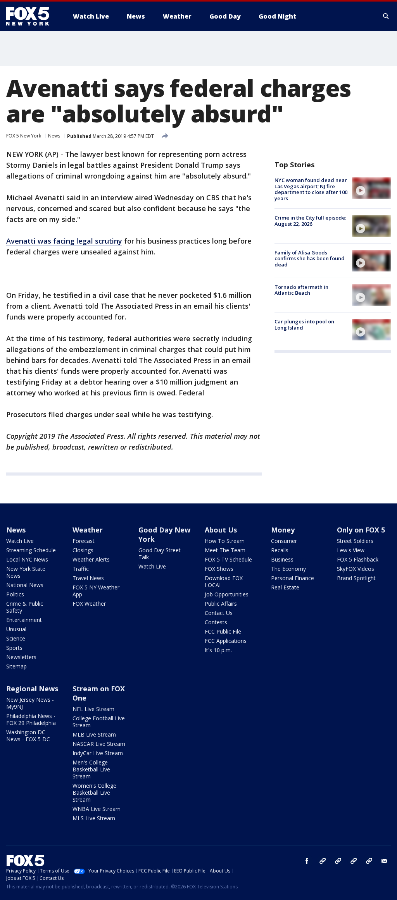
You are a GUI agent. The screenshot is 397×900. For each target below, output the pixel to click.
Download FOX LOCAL (224, 581)
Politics (15, 594)
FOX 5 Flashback (357, 559)
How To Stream (225, 540)
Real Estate (285, 587)
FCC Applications (226, 640)
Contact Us (219, 613)
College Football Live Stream (98, 722)
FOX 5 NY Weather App (95, 591)
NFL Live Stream (93, 709)
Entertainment (24, 619)
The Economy (288, 568)
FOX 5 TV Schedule (228, 559)
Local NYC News (27, 559)
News (54, 135)
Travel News (88, 578)
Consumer (284, 540)
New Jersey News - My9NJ (30, 703)
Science (15, 638)
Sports (14, 647)
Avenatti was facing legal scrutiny (64, 241)
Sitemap (16, 666)
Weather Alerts (91, 559)
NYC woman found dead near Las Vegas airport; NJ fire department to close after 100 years (310, 189)
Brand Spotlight (356, 578)
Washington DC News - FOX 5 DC (28, 735)
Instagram (322, 861)
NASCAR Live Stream (98, 743)
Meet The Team (225, 550)
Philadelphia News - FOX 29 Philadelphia (31, 719)
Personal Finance (292, 578)
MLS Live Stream (93, 818)
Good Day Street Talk (159, 553)
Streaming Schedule (31, 550)
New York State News (25, 572)
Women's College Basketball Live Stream (94, 792)
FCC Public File (223, 631)
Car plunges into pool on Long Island (304, 324)
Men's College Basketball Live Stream (91, 769)
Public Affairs (221, 603)
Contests (216, 622)
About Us (221, 529)
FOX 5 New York (23, 135)
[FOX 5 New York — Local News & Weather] (31, 16)
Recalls (279, 550)
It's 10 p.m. (218, 650)
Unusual (16, 629)
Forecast (83, 540)
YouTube (353, 861)
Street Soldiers (355, 540)
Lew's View (350, 550)
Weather (87, 529)
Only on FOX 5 (361, 529)
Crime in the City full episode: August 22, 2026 (310, 220)
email (384, 861)
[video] (371, 188)
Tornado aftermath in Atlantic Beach (301, 290)
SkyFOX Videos (355, 568)
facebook (307, 861)
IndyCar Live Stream (97, 753)
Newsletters (21, 657)
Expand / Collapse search (386, 16)
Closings (82, 550)
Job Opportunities (227, 594)
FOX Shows (219, 568)
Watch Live (20, 540)
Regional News (32, 688)
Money (283, 529)
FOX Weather (89, 603)
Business (282, 559)
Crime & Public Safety (24, 607)
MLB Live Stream (94, 734)
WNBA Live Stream (96, 808)
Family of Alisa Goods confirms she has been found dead (309, 258)
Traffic (80, 568)
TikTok (338, 861)
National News (24, 585)
